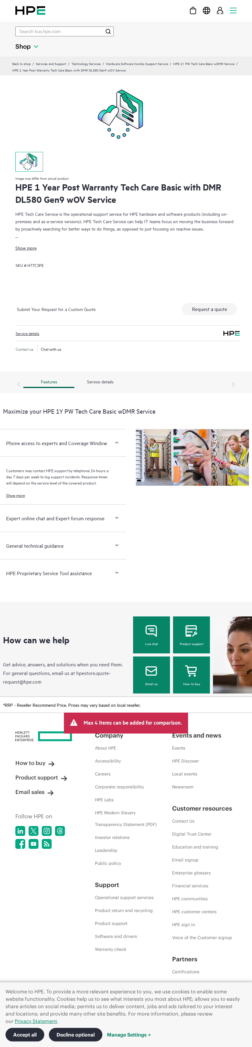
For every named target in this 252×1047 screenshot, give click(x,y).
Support (107, 885)
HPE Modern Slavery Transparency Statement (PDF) (126, 818)
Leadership (106, 850)
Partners (184, 959)
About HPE (105, 748)
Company (109, 735)
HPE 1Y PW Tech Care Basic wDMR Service (203, 63)
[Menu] (233, 10)
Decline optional (76, 1035)
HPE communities (190, 899)
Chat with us (51, 349)
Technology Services (86, 63)
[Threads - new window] (60, 831)
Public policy (108, 863)
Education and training (195, 847)
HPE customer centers (194, 911)
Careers (103, 774)
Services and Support (51, 63)
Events (178, 748)
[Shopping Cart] (193, 10)
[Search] (108, 31)
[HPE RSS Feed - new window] (47, 844)
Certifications (185, 972)
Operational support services (124, 897)
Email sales (30, 791)
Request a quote (209, 308)
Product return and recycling (124, 910)
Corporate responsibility (119, 787)
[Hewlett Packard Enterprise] (30, 10)
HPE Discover (185, 761)
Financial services (190, 886)
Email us (151, 683)
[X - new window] (33, 831)
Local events (184, 774)
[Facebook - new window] (20, 844)
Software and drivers (116, 936)
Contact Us (183, 821)
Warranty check (110, 949)
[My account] (220, 10)
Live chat (151, 643)
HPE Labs (104, 800)
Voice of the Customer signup (202, 937)
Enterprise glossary (191, 873)
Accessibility (108, 761)
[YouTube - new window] (33, 844)
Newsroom (183, 787)
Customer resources (202, 808)
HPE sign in (183, 924)
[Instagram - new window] (47, 831)
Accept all (25, 1035)
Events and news (196, 735)
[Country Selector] (206, 10)
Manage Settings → (129, 1035)
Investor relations (112, 837)
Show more (26, 248)
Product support (191, 643)
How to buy (191, 683)
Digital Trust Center (191, 834)
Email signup (185, 860)
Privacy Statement (36, 1021)
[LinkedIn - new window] (20, 831)
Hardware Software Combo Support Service (137, 63)
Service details (27, 333)
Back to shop (21, 63)
